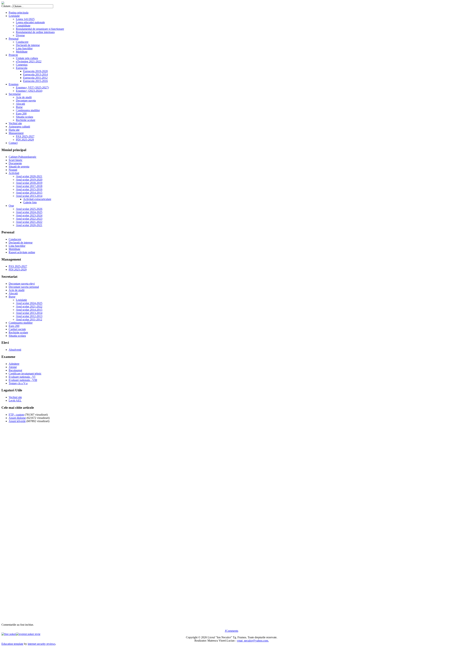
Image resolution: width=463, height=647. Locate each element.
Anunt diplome (17, 417)
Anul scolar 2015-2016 (29, 189)
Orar (11, 205)
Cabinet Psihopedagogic (22, 156)
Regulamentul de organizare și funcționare (40, 28)
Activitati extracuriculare (37, 199)
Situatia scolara (24, 116)
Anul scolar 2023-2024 (29, 215)
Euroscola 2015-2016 (35, 81)
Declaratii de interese (28, 45)
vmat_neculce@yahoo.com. (253, 640)
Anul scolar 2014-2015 (29, 192)
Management (16, 133)
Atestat (13, 367)
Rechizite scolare (25, 120)
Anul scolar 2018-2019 (29, 182)
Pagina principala (18, 12)
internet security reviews (41, 643)
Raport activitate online (22, 252)
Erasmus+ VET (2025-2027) (32, 87)
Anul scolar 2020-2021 (29, 176)
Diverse (20, 35)
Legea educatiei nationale (30, 22)
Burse (19, 107)
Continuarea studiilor (28, 110)
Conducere (22, 41)
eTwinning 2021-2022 (28, 61)
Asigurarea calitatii (19, 126)
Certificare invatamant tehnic (25, 373)
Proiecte (13, 54)
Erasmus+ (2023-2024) (29, 90)
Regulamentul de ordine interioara (35, 32)
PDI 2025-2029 (25, 139)
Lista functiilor (24, 48)
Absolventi (15, 349)
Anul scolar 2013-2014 (29, 195)
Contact (13, 142)
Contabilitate (23, 25)
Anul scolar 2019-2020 (29, 179)
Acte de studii (24, 97)
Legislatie (14, 15)
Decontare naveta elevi (22, 283)
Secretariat (15, 94)
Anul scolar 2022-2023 (29, 218)
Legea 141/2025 (25, 19)
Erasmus (13, 84)
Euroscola (21, 67)
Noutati (13, 169)
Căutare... (6, 6)
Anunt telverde (17, 421)
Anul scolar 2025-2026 (29, 208)
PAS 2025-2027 (25, 136)
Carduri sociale (17, 329)
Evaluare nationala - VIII (23, 380)
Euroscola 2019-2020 (35, 71)
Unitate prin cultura (27, 58)
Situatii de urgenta (19, 166)
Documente (15, 163)
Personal (13, 38)
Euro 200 (21, 113)
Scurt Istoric (15, 160)
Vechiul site (15, 123)
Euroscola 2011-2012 (35, 77)
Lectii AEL (15, 400)
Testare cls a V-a (18, 383)
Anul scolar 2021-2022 (29, 221)
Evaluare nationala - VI (22, 376)
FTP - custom (16, 414)
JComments (231, 630)
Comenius (21, 64)
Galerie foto (30, 202)
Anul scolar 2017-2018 (29, 186)
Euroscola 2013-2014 (35, 74)
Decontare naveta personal (24, 286)
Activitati (14, 173)
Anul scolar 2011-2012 (29, 319)
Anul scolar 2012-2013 (29, 316)
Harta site (14, 129)
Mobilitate (21, 51)
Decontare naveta (26, 100)
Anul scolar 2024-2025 (29, 212)
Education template (12, 643)
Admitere (14, 363)
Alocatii (20, 103)
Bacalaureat (15, 370)
